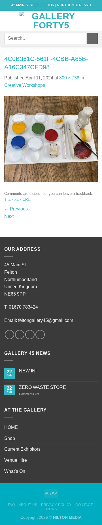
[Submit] (92, 38)
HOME (11, 427)
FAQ (11, 505)
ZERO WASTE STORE (42, 387)
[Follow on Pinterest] (40, 334)
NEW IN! (28, 370)
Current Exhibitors (22, 449)
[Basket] (95, 20)
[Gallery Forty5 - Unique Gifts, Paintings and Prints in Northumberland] (51, 21)
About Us (28, 505)
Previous (16, 208)
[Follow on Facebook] (9, 334)
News (51, 509)
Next (11, 216)
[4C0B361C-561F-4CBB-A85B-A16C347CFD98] (51, 138)
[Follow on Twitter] (30, 334)
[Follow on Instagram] (19, 334)
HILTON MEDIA (67, 517)
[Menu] (7, 21)
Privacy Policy (56, 505)
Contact (84, 505)
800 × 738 (69, 77)
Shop (9, 438)
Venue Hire (15, 460)
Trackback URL (17, 199)
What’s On (14, 471)
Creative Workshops (24, 85)
